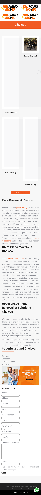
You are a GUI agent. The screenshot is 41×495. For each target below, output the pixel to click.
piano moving (21, 207)
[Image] (30, 44)
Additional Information (10, 443)
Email (4, 420)
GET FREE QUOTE (21, 492)
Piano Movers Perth (23, 489)
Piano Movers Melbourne (29, 486)
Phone (4, 461)
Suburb (4, 404)
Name (4, 393)
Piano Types (6, 426)
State (4, 409)
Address (5, 398)
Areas (14, 489)
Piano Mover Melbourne (13, 258)
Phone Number (7, 415)
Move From (6, 431)
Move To (5, 437)
